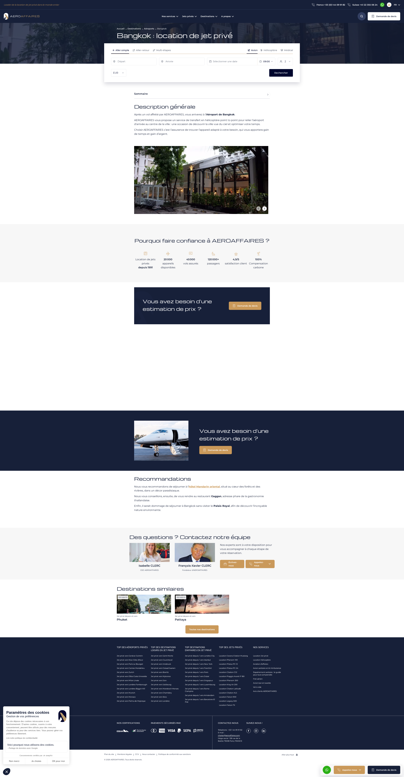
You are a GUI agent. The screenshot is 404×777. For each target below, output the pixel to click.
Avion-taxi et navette (262, 683)
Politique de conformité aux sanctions (174, 754)
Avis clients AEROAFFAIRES (265, 691)
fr (395, 4)
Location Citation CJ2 (228, 672)
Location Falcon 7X (227, 705)
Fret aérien (257, 679)
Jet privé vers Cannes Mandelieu (131, 668)
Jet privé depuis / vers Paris (196, 672)
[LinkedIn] (389, 5)
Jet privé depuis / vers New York (198, 664)
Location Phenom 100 (228, 660)
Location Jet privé (260, 656)
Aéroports (149, 28)
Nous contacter (148, 754)
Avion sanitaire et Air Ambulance (267, 668)
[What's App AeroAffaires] (382, 5)
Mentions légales (124, 754)
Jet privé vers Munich (126, 693)
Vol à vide (257, 687)
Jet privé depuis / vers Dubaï (197, 676)
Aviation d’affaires (260, 664)
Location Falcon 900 (227, 697)
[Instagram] (256, 731)
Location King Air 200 (228, 684)
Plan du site (109, 754)
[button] (384, 16)
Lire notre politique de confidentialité (22, 738)
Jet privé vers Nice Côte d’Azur (130, 660)
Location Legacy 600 (228, 701)
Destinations (134, 28)
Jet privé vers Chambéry (161, 693)
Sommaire (141, 93)
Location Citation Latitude (230, 689)
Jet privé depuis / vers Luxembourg (200, 684)
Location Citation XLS (228, 693)
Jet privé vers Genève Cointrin (130, 656)
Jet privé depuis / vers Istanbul (198, 660)
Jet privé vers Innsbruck (161, 664)
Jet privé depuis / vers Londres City (200, 656)
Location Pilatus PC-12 (228, 664)
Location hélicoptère (262, 660)
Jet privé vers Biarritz (160, 672)
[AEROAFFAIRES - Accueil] (21, 16)
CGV (137, 754)
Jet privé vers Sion (158, 680)
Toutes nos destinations (202, 629)
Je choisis (36, 761)
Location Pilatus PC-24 (228, 668)
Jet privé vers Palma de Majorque (131, 701)
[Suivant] (264, 208)
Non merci (14, 761)
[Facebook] (248, 731)
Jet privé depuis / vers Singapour (199, 680)
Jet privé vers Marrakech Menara (164, 689)
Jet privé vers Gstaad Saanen (163, 668)
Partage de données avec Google (23, 748)
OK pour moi (58, 761)
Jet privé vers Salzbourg (161, 684)
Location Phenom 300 (228, 680)
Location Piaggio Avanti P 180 (231, 676)
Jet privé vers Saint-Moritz (162, 656)
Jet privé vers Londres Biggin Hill (131, 689)
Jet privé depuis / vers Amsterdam (199, 695)
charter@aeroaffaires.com (229, 735)
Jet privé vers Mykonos (161, 676)
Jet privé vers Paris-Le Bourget (130, 664)
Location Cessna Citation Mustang (233, 656)
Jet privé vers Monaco (126, 697)
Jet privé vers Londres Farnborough (132, 684)
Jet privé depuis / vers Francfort (198, 668)
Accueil (121, 28)
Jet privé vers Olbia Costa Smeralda (132, 676)
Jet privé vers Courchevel (161, 660)
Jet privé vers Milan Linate (128, 680)
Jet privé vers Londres (160, 701)
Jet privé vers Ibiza (159, 697)
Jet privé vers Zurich (125, 672)
